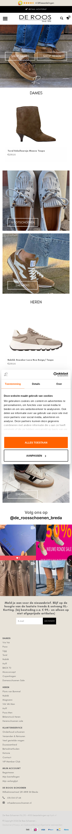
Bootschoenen (22, 222)
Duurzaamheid (10, 744)
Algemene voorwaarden (51, 825)
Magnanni (7, 699)
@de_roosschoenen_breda (36, 517)
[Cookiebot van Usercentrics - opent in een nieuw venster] (53, 374)
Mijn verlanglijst (10, 781)
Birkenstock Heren (11, 716)
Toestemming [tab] (13, 383)
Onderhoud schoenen (14, 731)
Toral (5, 655)
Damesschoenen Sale (14, 680)
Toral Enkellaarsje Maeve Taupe (26, 150)
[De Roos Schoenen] (36, 19)
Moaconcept (9, 672)
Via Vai (6, 642)
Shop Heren (52, 56)
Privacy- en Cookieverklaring (26, 825)
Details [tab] (36, 383)
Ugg (5, 650)
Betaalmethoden (11, 748)
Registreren (8, 772)
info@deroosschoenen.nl (19, 802)
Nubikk (6, 659)
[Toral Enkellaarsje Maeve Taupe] (36, 124)
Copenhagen (9, 676)
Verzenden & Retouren (14, 736)
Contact (7, 757)
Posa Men (7, 712)
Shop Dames (20, 56)
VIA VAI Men (9, 704)
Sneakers (23, 285)
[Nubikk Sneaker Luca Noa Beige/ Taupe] (36, 333)
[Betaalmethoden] (27, 829)
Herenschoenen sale (13, 721)
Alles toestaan (36, 442)
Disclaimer (7, 825)
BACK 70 (7, 667)
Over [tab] (59, 383)
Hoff (5, 663)
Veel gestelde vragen (13, 740)
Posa (5, 646)
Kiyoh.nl (53, 815)
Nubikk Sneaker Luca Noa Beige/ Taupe (31, 359)
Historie (6, 753)
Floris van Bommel (12, 691)
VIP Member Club (11, 761)
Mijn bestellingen (11, 776)
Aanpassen (34, 455)
